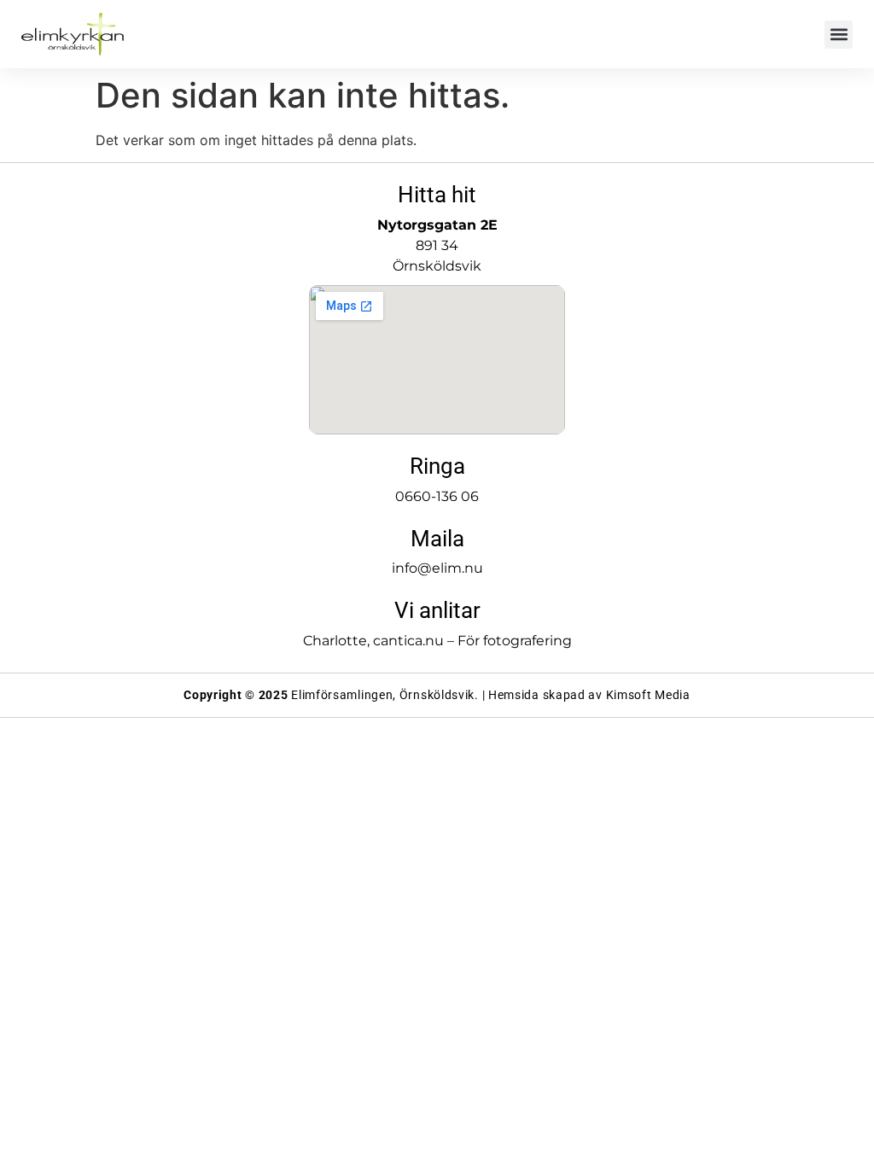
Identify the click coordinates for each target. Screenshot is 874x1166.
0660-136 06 (437, 496)
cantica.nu (408, 641)
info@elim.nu (437, 568)
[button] (838, 34)
